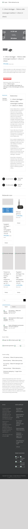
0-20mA (7, 85)
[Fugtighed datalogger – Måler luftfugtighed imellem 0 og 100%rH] (7, 210)
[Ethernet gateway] (20, 204)
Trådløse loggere (10, 84)
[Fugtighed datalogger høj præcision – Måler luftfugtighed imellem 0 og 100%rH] (20, 258)
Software (18, 447)
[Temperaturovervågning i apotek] (14, 340)
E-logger (9, 477)
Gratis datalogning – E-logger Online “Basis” (20, 442)
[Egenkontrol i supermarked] (21, 342)
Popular (6, 306)
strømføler (21, 87)
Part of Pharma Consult (16, 477)
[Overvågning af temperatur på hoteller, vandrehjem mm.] (5, 340)
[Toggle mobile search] (22, 2)
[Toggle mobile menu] (25, 2)
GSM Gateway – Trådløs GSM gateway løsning (15, 311)
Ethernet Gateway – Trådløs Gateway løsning (12, 360)
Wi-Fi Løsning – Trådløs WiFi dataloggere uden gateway (20, 423)
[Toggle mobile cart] (25, 4)
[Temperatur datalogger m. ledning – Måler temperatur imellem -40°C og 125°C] (7, 258)
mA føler (10, 87)
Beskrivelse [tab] (4, 95)
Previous (3, 35)
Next (25, 35)
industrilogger (17, 85)
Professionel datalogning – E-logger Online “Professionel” (19, 435)
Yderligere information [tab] (4, 99)
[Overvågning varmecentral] (16, 347)
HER (8, 436)
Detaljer (6, 242)
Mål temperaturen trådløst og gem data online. (16, 318)
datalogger (11, 85)
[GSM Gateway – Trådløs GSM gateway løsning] (6, 310)
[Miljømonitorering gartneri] (22, 347)
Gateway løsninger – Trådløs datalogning (11, 368)
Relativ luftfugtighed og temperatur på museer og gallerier (16, 326)
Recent (13, 306)
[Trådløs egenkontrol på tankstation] (8, 346)
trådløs (4, 88)
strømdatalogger (15, 87)
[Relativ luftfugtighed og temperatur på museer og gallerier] (6, 325)
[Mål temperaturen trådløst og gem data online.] (6, 318)
